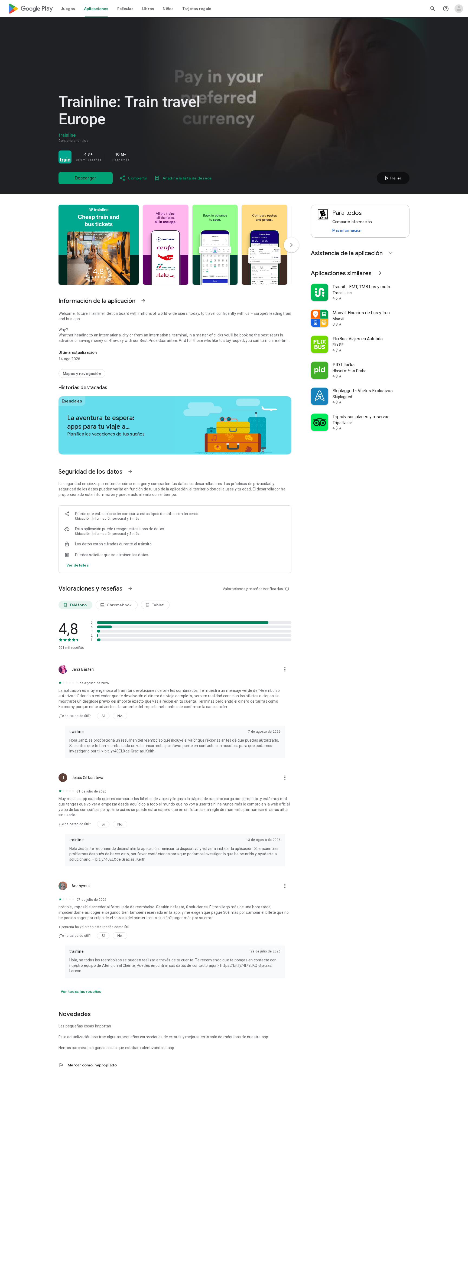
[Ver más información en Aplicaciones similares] (379, 273)
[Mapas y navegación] (81, 373)
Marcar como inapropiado (87, 1065)
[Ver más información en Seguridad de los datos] (130, 471)
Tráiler (392, 178)
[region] (134, 156)
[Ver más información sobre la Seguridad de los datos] (77, 565)
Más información (346, 230)
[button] (98, 245)
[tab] (68, 8)
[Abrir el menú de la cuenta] (458, 8)
